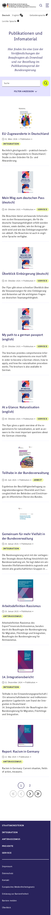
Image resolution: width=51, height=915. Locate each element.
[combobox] (21, 83)
